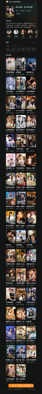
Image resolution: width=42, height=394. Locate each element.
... (34, 27)
